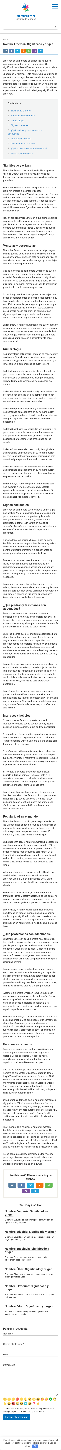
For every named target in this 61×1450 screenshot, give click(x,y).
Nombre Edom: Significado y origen (29, 1306)
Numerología (17, 120)
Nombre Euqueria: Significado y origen (26, 1213)
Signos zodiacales (20, 125)
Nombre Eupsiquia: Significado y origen (27, 1250)
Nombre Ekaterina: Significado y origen (27, 1287)
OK (35, 1446)
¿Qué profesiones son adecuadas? (29, 148)
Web (5, 1354)
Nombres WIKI (26, 15)
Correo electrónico (13, 1344)
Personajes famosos (22, 153)
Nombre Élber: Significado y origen (28, 1269)
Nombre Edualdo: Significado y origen (30, 1232)
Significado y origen (21, 110)
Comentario (9, 1365)
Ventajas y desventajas (23, 115)
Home (5, 39)
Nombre (8, 1333)
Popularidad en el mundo (23, 143)
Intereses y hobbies (21, 138)
